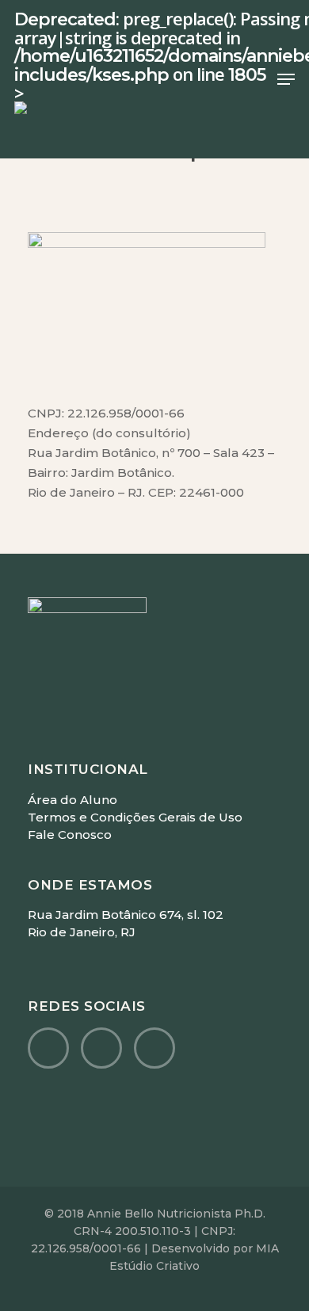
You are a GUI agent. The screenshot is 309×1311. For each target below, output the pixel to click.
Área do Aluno (72, 799)
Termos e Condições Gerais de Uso (135, 817)
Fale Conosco (70, 834)
